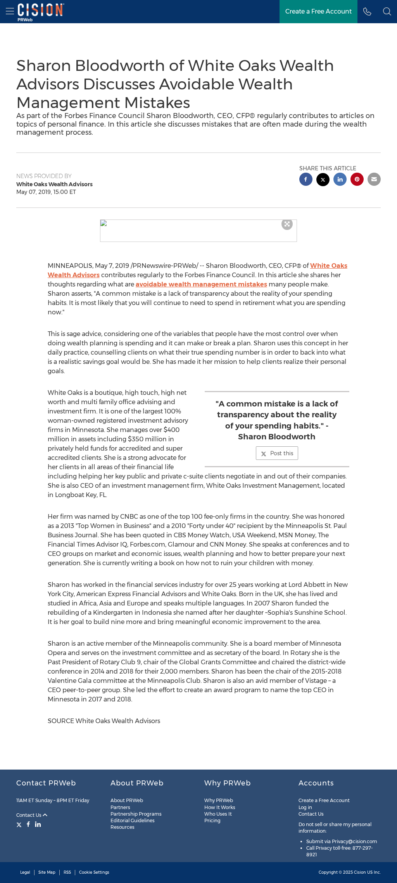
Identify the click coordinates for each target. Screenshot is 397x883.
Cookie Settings (94, 872)
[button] (198, 223)
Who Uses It (218, 814)
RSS (67, 872)
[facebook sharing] (305, 180)
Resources (122, 827)
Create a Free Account (318, 11)
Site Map (46, 872)
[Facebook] (28, 824)
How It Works (219, 807)
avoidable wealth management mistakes (201, 284)
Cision (360, 872)
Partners (120, 807)
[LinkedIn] (38, 824)
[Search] (387, 11)
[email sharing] (374, 180)
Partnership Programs (136, 814)
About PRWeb (126, 800)
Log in (305, 807)
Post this (281, 453)
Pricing (212, 820)
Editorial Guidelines (132, 820)
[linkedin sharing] (340, 180)
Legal (25, 872)
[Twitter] (20, 824)
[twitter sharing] (323, 180)
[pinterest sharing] (357, 180)
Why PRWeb (218, 800)
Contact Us (29, 815)
